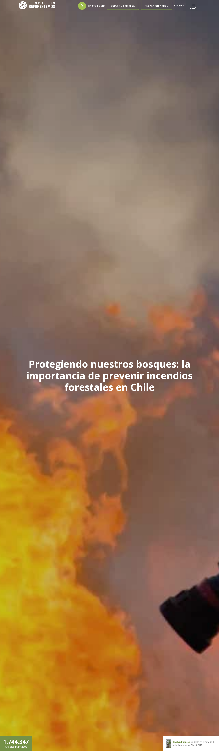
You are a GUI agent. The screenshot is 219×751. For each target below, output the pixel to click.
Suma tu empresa (123, 5)
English (179, 5)
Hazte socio (96, 5)
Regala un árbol (156, 5)
